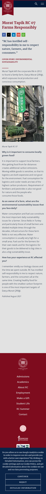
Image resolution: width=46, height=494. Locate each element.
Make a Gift (23, 398)
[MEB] (23, 428)
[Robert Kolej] (8, 7)
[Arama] (36, 3)
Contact (23, 414)
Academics (23, 381)
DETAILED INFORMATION (23, 488)
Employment (23, 392)
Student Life (23, 403)
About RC (23, 387)
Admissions (23, 376)
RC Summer (23, 408)
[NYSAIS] (23, 438)
